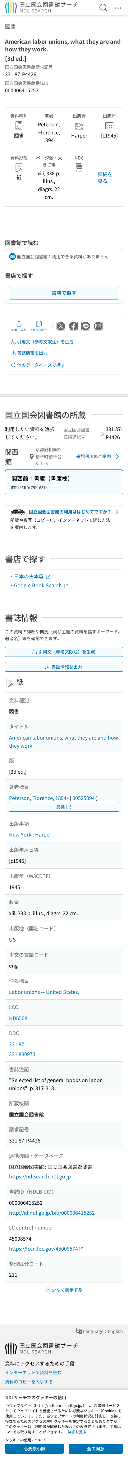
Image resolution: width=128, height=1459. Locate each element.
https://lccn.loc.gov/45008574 (43, 1248)
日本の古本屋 (29, 576)
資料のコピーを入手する (29, 1381)
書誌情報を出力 (32, 353)
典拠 (60, 807)
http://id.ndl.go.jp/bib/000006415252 (52, 1212)
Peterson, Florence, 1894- (38, 798)
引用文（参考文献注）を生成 (45, 342)
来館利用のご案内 (93, 456)
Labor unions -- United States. (44, 991)
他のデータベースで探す (41, 365)
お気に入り (19, 329)
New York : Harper (30, 834)
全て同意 (95, 1448)
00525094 (83, 798)
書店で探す (64, 292)
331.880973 (22, 1054)
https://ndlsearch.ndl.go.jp (40, 1176)
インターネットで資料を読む (33, 1372)
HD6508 (18, 1018)
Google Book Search (38, 585)
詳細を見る (105, 177)
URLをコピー (39, 329)
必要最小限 (34, 1448)
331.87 (16, 1044)
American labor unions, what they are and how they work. (63, 741)
